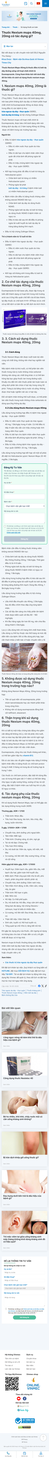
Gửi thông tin (24, 1317)
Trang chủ (6, 27)
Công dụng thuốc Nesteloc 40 (18, 1078)
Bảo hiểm (29, 1366)
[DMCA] (24, 1427)
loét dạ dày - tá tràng (18, 188)
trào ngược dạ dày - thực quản (30, 140)
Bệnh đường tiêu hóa (9, 995)
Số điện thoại (9, 492)
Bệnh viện (8, 502)
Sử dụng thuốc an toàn (29, 27)
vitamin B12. (28, 755)
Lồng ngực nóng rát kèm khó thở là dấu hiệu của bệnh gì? (22, 1038)
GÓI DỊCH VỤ (24, 971)
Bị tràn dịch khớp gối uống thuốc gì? (21, 1157)
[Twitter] (42, 986)
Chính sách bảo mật (13, 533)
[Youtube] (19, 1398)
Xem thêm (6, 1046)
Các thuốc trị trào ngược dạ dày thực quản (23, 962)
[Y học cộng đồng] (23, 1406)
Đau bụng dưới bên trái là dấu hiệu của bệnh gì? (22, 1197)
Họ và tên (8, 483)
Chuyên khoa (31, 1359)
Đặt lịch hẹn (30, 1369)
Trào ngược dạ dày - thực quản (13, 991)
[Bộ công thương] (24, 1421)
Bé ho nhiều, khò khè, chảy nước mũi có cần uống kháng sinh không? (22, 1118)
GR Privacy (24, 1439)
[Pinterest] (46, 986)
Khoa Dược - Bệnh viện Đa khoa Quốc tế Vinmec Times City (23, 61)
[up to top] (43, 1437)
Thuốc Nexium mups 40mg (12, 993)
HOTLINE (6, 971)
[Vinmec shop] (33, 1384)
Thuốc (15, 27)
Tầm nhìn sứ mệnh (12, 1359)
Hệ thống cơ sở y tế (12, 1362)
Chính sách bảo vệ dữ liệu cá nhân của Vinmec (24, 1437)
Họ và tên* (8, 1269)
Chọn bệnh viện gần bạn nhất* (15, 1285)
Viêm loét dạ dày (30, 993)
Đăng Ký (24, 539)
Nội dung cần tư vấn (11, 511)
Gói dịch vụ (30, 1362)
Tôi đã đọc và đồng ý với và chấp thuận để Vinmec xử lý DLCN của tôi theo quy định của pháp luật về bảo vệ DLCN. (26, 1311)
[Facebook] (39, 986)
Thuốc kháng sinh (33, 991)
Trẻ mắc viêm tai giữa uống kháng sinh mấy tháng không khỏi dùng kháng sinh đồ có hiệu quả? (24, 1239)
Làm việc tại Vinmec (12, 1369)
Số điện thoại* (9, 1277)
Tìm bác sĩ (9, 1366)
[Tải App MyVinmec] (12, 1384)
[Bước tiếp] (23, 1410)
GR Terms (24, 1442)
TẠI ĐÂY (9, 974)
